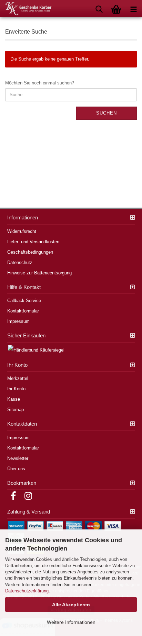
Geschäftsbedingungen (30, 252)
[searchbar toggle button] (99, 8)
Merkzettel (17, 378)
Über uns (16, 468)
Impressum (18, 321)
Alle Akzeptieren (71, 604)
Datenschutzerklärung (27, 590)
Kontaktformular (23, 311)
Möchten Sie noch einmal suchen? (39, 82)
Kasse (13, 399)
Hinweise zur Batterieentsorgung (39, 272)
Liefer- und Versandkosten (33, 241)
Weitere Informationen (71, 622)
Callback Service (24, 300)
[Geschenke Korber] (26, 8)
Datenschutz (19, 262)
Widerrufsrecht (21, 231)
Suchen (106, 113)
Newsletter (17, 458)
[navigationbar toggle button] (133, 8)
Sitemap (15, 409)
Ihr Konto (16, 388)
